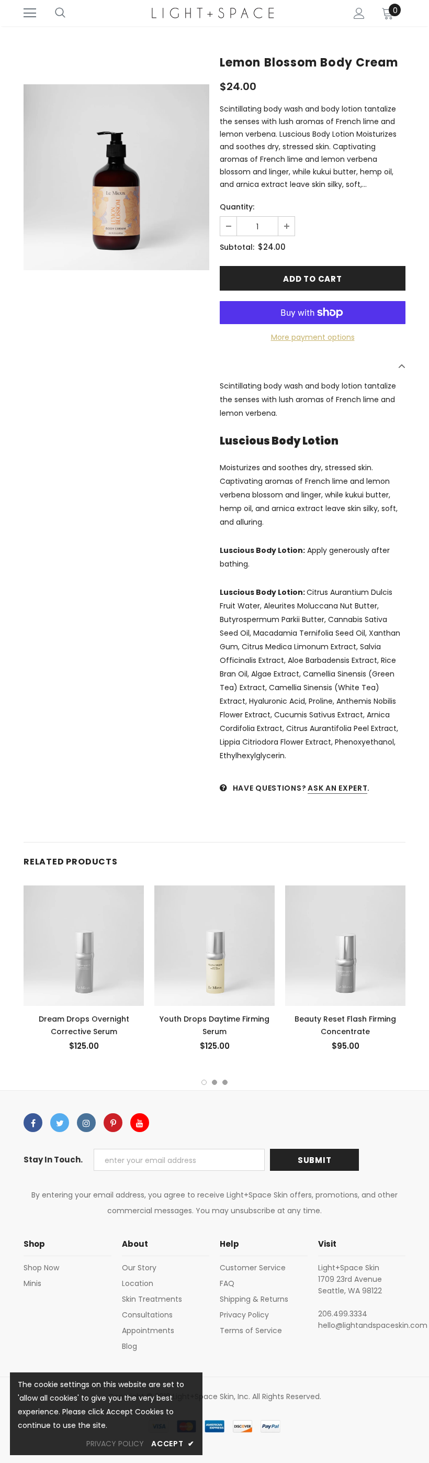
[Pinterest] (113, 1122)
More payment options (313, 337)
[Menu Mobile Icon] (30, 13)
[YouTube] (139, 1122)
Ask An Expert (337, 788)
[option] (116, 177)
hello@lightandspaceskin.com (372, 1325)
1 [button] (204, 1082)
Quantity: (237, 207)
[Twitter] (59, 1122)
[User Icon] (359, 13)
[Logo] (213, 12)
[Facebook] (33, 1122)
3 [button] (225, 1082)
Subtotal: (237, 247)
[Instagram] (86, 1122)
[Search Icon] (60, 13)
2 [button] (214, 1082)
